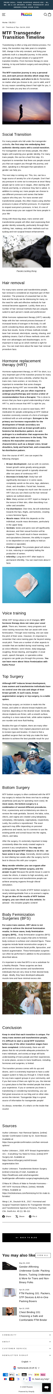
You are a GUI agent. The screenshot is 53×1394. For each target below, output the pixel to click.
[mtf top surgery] (26, 758)
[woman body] (26, 998)
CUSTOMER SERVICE (14, 1348)
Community (9, 1335)
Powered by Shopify (26, 1392)
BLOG (12, 22)
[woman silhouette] (26, 108)
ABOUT (6, 1342)
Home (4, 22)
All (3, 27)
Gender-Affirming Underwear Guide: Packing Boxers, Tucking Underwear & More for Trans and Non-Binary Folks (34, 1274)
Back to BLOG (28, 1237)
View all (43, 1255)
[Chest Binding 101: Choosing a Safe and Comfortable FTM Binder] (9, 1311)
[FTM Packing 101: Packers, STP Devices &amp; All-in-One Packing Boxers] (9, 1292)
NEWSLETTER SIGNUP (15, 1355)
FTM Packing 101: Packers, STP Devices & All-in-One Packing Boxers (34, 1297)
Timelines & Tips (12, 27)
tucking (5, 232)
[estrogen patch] (26, 585)
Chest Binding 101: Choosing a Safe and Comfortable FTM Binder (33, 1316)
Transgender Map (29, 1097)
